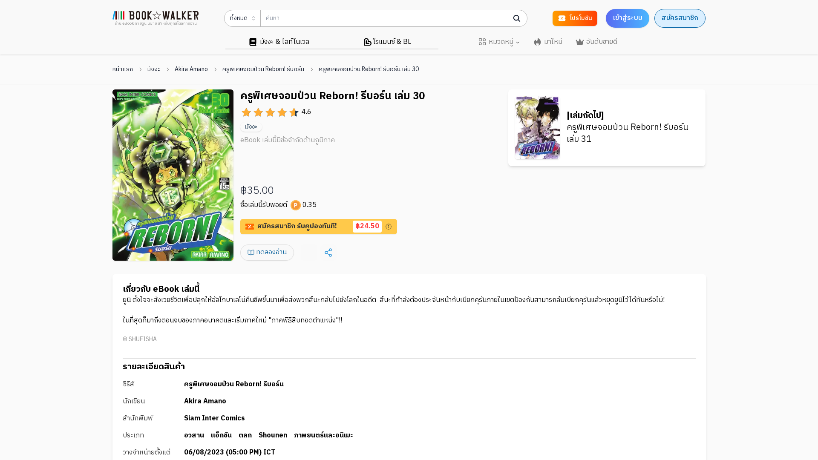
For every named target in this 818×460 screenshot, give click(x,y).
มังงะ (153, 69)
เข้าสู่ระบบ (627, 18)
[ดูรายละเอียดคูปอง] (388, 226)
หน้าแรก (122, 69)
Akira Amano (191, 69)
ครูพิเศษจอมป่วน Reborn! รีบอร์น (263, 69)
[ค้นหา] (517, 18)
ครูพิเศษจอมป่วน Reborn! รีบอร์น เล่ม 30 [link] (369, 69)
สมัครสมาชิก (680, 18)
